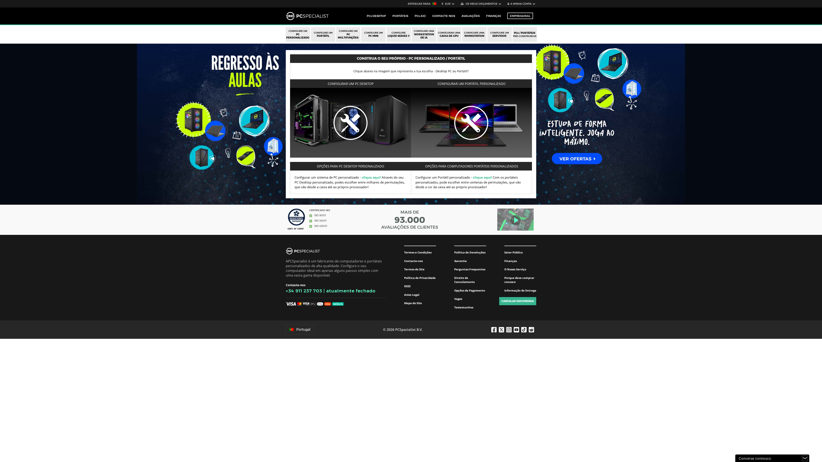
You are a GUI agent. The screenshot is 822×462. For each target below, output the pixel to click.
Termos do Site (414, 269)
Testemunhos (463, 307)
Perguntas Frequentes (469, 269)
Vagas (458, 299)
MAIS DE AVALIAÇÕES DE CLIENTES (409, 220)
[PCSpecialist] (307, 16)
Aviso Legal (411, 295)
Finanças (493, 16)
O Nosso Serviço (515, 269)
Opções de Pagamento (469, 290)
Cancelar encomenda (518, 301)
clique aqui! (371, 177)
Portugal (303, 329)
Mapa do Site (413, 303)
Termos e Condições (418, 252)
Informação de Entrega (520, 290)
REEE (407, 286)
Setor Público (513, 252)
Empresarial (520, 16)
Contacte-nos (413, 261)
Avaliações (471, 16)
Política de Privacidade (420, 278)
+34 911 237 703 (304, 290)
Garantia (460, 261)
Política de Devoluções (469, 252)
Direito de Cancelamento (464, 280)
